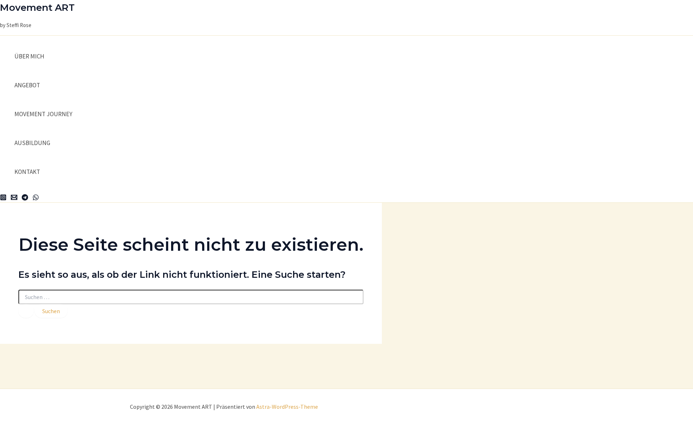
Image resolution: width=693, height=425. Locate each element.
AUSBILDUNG (32, 143)
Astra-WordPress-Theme (287, 406)
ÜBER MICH (29, 56)
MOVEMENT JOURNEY (43, 114)
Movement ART (37, 7)
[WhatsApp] (35, 198)
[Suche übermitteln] (26, 311)
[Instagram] (3, 198)
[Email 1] (14, 198)
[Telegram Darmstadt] (25, 198)
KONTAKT (27, 172)
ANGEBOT (27, 85)
